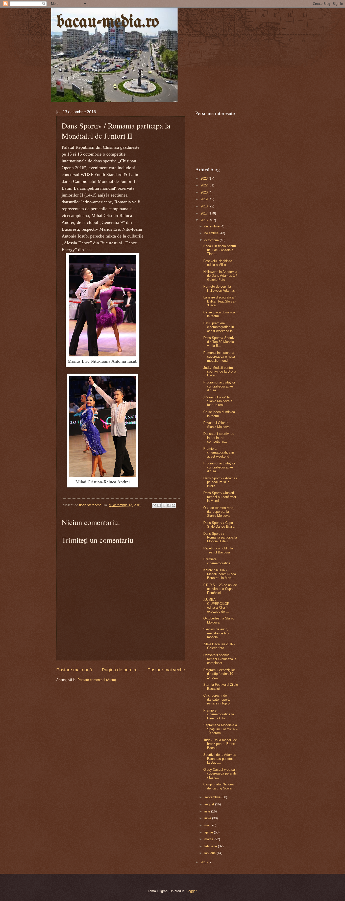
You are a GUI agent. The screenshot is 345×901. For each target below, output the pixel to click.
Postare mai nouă (74, 669)
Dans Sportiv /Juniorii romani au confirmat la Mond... (219, 497)
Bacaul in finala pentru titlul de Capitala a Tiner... (219, 250)
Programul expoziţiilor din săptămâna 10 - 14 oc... (219, 674)
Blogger (190, 891)
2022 (205, 185)
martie (209, 839)
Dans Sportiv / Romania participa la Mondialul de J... (220, 537)
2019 (205, 199)
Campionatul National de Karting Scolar (218, 786)
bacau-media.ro (107, 22)
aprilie (209, 832)
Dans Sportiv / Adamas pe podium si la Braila (220, 482)
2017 (205, 213)
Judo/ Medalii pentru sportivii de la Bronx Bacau (219, 371)
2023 (205, 178)
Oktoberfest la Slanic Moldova (218, 620)
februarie (211, 846)
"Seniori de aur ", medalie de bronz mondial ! (217, 633)
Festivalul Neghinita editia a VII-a (217, 263)
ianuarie (210, 853)
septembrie (212, 797)
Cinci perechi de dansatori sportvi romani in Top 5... (218, 699)
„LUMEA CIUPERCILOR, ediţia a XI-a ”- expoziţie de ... (216, 605)
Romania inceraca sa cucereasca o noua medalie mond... (219, 356)
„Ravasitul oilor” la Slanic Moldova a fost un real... (217, 401)
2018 (205, 206)
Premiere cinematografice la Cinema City (218, 714)
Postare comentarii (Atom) (97, 680)
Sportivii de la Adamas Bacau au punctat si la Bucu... (219, 758)
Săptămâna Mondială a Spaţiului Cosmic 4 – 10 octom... (220, 729)
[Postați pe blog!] (159, 505)
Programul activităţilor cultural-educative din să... (219, 386)
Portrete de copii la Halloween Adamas (219, 288)
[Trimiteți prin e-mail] (154, 505)
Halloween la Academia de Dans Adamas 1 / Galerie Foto (220, 276)
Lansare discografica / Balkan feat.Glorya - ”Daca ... (219, 301)
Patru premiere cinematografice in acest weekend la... (219, 327)
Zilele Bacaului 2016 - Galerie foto (219, 646)
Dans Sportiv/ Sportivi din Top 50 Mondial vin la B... (219, 342)
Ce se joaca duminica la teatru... (219, 314)
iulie (207, 811)
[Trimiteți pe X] (163, 505)
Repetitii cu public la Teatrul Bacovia (218, 550)
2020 (205, 192)
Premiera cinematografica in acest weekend (218, 452)
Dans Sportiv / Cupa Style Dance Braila (218, 524)
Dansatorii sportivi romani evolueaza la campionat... (219, 659)
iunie (208, 818)
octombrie (212, 240)
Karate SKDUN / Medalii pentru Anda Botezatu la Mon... (219, 574)
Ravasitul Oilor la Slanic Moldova (216, 424)
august (209, 804)
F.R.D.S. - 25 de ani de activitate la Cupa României (220, 589)
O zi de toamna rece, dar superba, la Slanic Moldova (218, 512)
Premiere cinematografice (216, 561)
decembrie (212, 226)
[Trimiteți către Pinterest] (173, 505)
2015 (205, 862)
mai (207, 825)
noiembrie (211, 233)
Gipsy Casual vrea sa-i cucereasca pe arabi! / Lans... (220, 773)
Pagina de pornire (120, 669)
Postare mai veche (166, 669)
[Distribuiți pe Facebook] (168, 505)
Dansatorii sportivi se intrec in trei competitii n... (218, 437)
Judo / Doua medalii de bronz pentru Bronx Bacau (220, 744)
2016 (205, 220)
